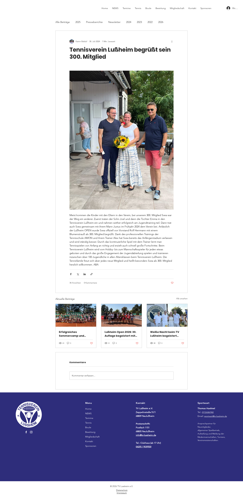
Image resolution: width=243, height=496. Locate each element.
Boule (88, 427)
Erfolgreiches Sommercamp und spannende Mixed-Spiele (76, 334)
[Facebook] (26, 432)
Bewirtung (90, 432)
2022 (150, 22)
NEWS (88, 413)
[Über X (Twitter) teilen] (77, 274)
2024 (128, 22)
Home (88, 408)
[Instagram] (31, 432)
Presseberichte (94, 22)
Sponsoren (90, 446)
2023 (139, 22)
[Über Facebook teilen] (70, 274)
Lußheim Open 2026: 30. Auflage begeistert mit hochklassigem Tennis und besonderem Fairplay (120, 334)
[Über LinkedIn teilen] (84, 274)
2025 (77, 22)
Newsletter (114, 22)
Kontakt (89, 441)
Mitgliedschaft (92, 436)
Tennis (88, 422)
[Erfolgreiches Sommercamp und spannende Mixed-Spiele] (76, 315)
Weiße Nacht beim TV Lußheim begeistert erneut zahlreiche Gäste (166, 334)
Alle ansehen (182, 298)
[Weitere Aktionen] (172, 41)
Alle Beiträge (62, 22)
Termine (89, 418)
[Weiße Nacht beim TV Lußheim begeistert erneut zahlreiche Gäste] (167, 315)
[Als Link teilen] (91, 274)
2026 (160, 22)
